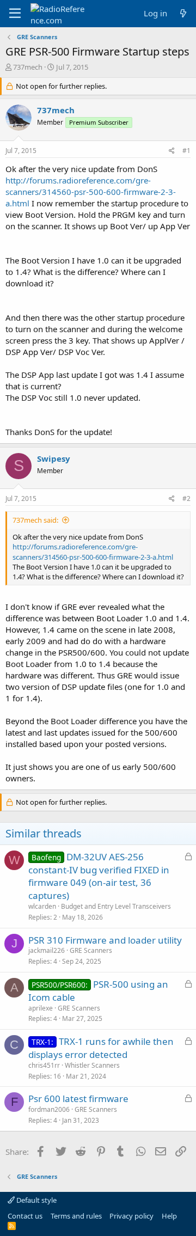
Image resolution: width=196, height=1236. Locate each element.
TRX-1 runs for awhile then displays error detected (101, 1048)
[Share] (172, 151)
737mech (27, 67)
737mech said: (35, 520)
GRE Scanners (91, 950)
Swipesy (53, 458)
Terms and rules (76, 1216)
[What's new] (183, 13)
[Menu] (15, 13)
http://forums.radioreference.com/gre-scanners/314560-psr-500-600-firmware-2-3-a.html (90, 192)
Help (169, 1216)
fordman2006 (49, 1109)
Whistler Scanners (92, 1065)
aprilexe (40, 1008)
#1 (186, 150)
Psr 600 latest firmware (78, 1098)
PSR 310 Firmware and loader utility (105, 940)
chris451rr (44, 1065)
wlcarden (42, 906)
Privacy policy (131, 1216)
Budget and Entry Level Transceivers (116, 906)
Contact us (25, 1216)
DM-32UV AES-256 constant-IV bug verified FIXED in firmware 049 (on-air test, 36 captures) (98, 876)
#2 (186, 498)
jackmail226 (46, 950)
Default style (36, 1200)
